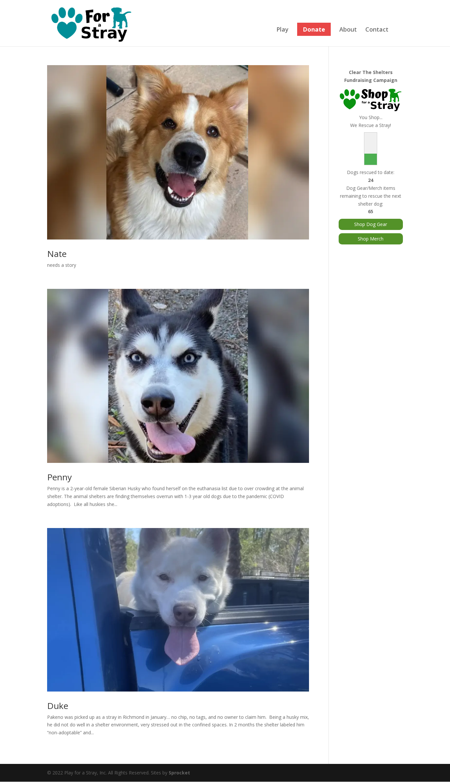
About (348, 30)
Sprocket (179, 772)
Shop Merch (370, 239)
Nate (57, 254)
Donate (314, 29)
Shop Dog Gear (370, 224)
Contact (376, 30)
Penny (59, 477)
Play (282, 30)
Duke (57, 706)
